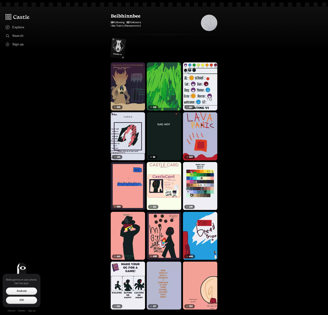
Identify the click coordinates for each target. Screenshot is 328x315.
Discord (11, 311)
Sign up (31, 311)
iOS (21, 300)
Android (21, 291)
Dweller (21, 311)
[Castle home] (17, 17)
